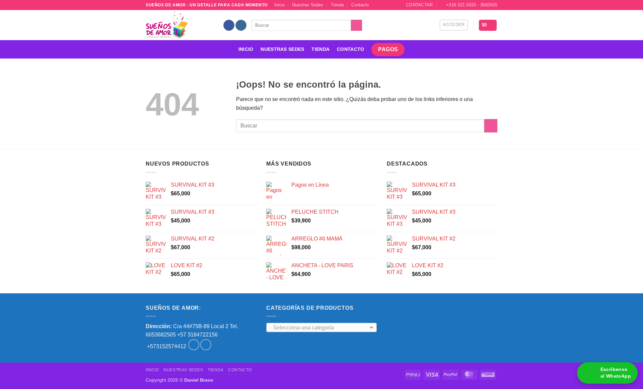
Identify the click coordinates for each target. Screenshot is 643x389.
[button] (454, 25)
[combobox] (321, 327)
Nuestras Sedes (307, 4)
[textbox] (320, 327)
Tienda (337, 4)
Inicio (279, 4)
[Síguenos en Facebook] (228, 25)
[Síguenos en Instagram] (240, 25)
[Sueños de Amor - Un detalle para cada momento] (179, 25)
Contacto (360, 4)
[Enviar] (356, 25)
